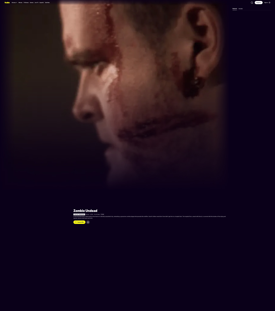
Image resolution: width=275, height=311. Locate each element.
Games (32, 2)
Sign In (266, 2)
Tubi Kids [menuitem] (47, 2)
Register (258, 2)
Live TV (36, 2)
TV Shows (26, 2)
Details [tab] (241, 8)
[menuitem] (15, 2)
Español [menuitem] (42, 2)
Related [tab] (235, 8)
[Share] (88, 222)
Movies (20, 2)
